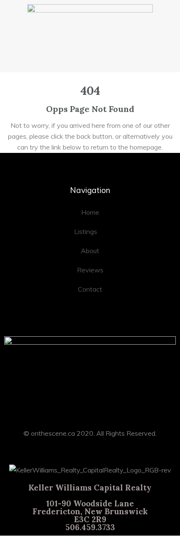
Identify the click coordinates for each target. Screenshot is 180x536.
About (90, 250)
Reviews (90, 270)
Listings (85, 231)
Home (90, 212)
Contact (90, 289)
